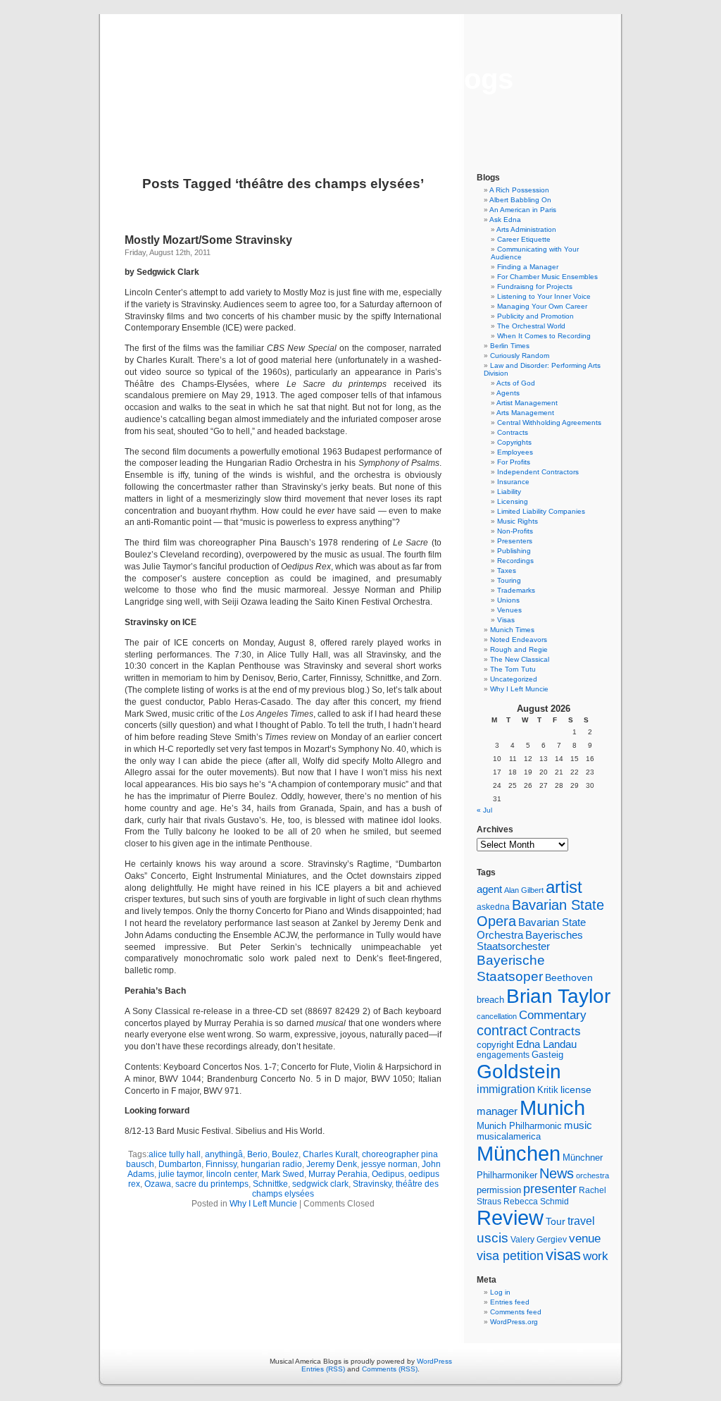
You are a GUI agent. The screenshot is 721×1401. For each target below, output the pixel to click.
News (556, 1173)
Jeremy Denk (331, 1164)
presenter (550, 1189)
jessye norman (389, 1164)
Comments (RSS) (390, 1369)
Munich (552, 1107)
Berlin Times (509, 346)
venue (585, 1238)
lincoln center (231, 1174)
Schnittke (270, 1184)
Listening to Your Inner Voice (544, 296)
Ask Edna (505, 219)
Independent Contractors (538, 472)
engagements (503, 1055)
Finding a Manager (527, 267)
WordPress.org (514, 1322)
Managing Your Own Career (542, 306)
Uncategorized (513, 679)
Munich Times (512, 630)
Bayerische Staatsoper (511, 968)
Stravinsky (372, 1184)
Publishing (514, 551)
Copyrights (514, 442)
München (518, 1153)
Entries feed (509, 1302)
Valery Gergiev (538, 1239)
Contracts (512, 432)
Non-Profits (515, 531)
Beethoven (569, 977)
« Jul (484, 810)
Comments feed (515, 1312)
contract (502, 1030)
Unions (508, 600)
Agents (508, 393)
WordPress (434, 1361)
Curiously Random (519, 355)
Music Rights (517, 521)
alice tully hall (175, 1154)
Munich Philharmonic (519, 1126)
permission (499, 1190)
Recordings (515, 560)
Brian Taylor (558, 996)
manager (497, 1111)
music (578, 1125)
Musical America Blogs (360, 78)
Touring (509, 580)
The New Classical (519, 659)
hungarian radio (271, 1164)
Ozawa (157, 1184)
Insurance (513, 482)
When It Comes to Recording (544, 336)
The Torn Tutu (513, 669)
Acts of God (515, 383)
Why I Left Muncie (263, 1204)
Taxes (506, 570)
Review (510, 1217)
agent (489, 889)
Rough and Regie (519, 649)
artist (564, 886)
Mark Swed (282, 1174)
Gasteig (547, 1055)
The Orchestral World (531, 326)
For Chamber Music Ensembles (547, 276)
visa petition (510, 1256)
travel (581, 1221)
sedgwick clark (320, 1184)
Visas (506, 620)
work (595, 1256)
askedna (493, 907)
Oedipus (388, 1174)
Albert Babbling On (520, 200)
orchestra (592, 1175)
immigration (506, 1089)
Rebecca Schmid (536, 1201)
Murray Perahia (338, 1174)
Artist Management (527, 403)
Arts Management (525, 412)
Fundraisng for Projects (534, 286)
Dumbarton (179, 1164)
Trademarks (516, 590)
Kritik (547, 1090)
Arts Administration (526, 229)
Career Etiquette (524, 239)
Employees (515, 452)
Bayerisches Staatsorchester (530, 941)
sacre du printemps (212, 1184)
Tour (555, 1221)
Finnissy (221, 1164)
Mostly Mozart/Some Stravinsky (208, 240)
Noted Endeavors (518, 639)
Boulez (285, 1154)
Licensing (512, 501)
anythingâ (224, 1154)
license (575, 1089)
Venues (509, 610)
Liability (509, 491)
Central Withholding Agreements (549, 422)
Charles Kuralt (330, 1154)
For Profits (513, 462)
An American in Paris (522, 210)
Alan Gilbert (524, 890)
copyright (495, 1044)
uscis (492, 1237)
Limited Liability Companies (541, 511)
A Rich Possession (519, 190)
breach (490, 1000)
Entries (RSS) (323, 1369)
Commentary (553, 1015)
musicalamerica (509, 1136)
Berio (257, 1154)
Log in (500, 1292)
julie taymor (180, 1174)
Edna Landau (546, 1044)
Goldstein (519, 1071)
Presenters (514, 541)
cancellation (497, 1016)
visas (563, 1255)
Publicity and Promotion (535, 316)
